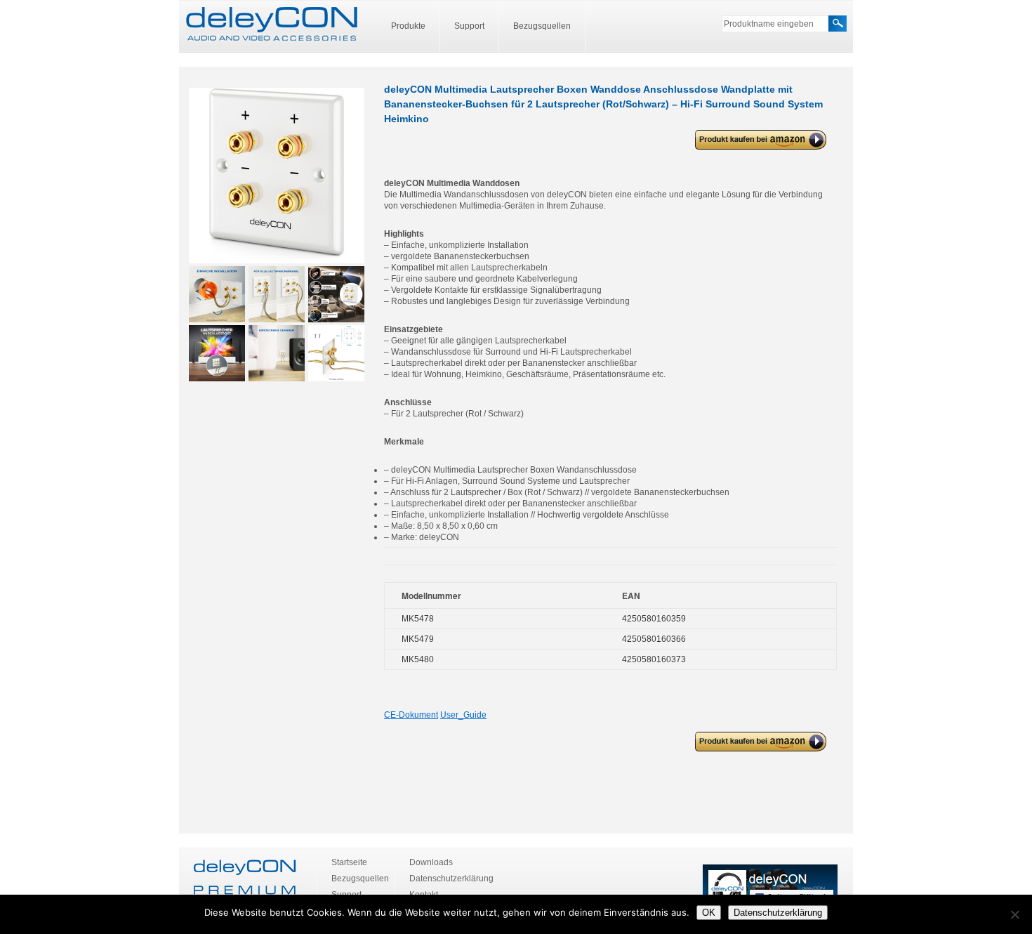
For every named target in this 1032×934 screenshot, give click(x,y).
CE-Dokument (411, 715)
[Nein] (1014, 914)
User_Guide (463, 715)
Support (469, 26)
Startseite (349, 862)
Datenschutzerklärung (451, 878)
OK (708, 912)
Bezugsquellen (542, 26)
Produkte (408, 26)
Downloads (431, 862)
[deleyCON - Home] (271, 24)
